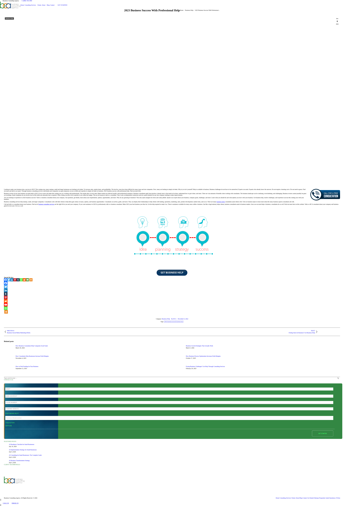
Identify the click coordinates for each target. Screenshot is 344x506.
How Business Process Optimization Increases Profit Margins (203, 356)
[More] (31, 279)
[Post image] (9, 349)
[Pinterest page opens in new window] (104, 484)
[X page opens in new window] (93, 484)
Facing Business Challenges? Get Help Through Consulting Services (205, 366)
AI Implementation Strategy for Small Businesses (23, 450)
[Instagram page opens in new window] (106, 484)
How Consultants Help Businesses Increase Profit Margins (32, 356)
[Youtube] (6, 304)
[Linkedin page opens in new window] (98, 484)
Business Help (9, 18)
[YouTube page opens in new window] (96, 484)
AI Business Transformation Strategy (19, 460)
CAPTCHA (8, 426)
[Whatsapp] (21, 279)
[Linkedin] (11, 279)
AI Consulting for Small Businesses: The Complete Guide (25, 455)
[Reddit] (24, 279)
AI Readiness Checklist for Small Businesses (21, 444)
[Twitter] (8, 279)
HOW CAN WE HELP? (12, 413)
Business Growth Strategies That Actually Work (199, 346)
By (173, 319)
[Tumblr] (18, 279)
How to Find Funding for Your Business (27, 366)
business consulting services (46, 204)
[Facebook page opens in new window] (90, 484)
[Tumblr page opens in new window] (101, 484)
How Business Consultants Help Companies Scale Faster (32, 346)
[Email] (27, 279)
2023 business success (170, 321)
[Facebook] (5, 279)
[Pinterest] (14, 279)
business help (180, 321)
